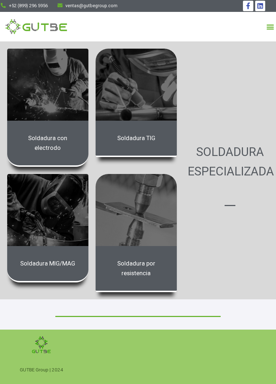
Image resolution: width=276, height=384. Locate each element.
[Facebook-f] (248, 6)
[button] (270, 27)
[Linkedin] (260, 6)
